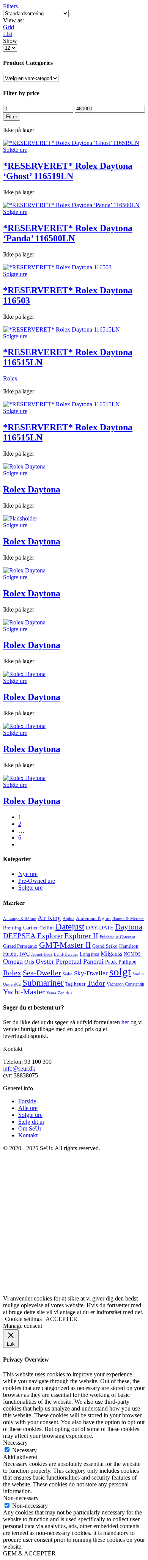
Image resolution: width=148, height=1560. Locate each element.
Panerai (93, 961)
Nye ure (28, 874)
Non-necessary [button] (21, 1498)
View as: (13, 20)
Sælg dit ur (31, 1121)
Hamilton (129, 946)
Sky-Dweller (91, 973)
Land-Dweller (66, 954)
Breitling (12, 928)
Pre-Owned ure (36, 881)
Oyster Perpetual (59, 961)
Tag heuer (75, 984)
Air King (49, 918)
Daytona (128, 927)
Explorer (50, 936)
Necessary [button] (15, 1442)
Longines (89, 954)
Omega (13, 961)
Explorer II (81, 936)
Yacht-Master (24, 992)
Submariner (43, 983)
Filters (10, 6)
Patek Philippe (120, 962)
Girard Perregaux (20, 946)
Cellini (46, 928)
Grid (8, 27)
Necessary (24, 1450)
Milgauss (111, 953)
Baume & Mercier (128, 919)
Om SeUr (29, 1128)
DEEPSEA (19, 936)
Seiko (67, 974)
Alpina (68, 919)
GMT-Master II (65, 945)
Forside (27, 1101)
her (125, 1022)
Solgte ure (15, 149)
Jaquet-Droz (41, 954)
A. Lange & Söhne (19, 919)
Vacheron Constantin (125, 984)
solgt (120, 972)
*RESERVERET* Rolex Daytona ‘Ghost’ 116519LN (67, 171)
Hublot (10, 954)
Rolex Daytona (31, 489)
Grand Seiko (105, 946)
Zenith (63, 993)
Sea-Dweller (42, 973)
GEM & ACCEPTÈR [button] (29, 1553)
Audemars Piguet (93, 918)
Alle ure (28, 1108)
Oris (29, 962)
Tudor (96, 983)
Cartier (30, 928)
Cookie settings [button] (23, 1319)
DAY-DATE (99, 927)
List (7, 34)
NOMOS (132, 954)
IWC (24, 954)
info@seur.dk (19, 1068)
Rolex (10, 378)
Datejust (69, 926)
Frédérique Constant (117, 937)
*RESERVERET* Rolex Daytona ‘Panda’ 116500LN (67, 233)
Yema (51, 993)
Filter (11, 117)
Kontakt (28, 1135)
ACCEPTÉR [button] (61, 1319)
